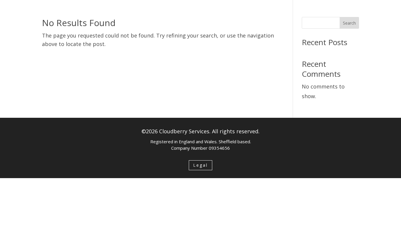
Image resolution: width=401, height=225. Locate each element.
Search (349, 23)
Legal (200, 165)
